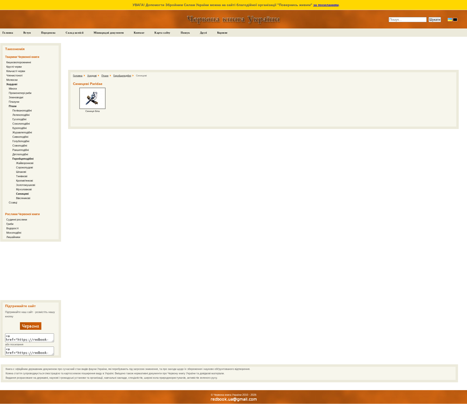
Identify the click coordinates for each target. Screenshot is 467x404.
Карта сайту (162, 32)
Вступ (27, 32)
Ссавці (13, 202)
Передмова (48, 32)
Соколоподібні (21, 123)
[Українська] (450, 19)
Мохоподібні (13, 232)
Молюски (12, 79)
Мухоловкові (24, 189)
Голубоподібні (20, 141)
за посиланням (326, 5)
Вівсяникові (23, 198)
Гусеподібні (19, 119)
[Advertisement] (30, 271)
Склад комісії (74, 32)
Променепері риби (20, 93)
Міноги (13, 88)
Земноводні (16, 97)
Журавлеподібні (22, 132)
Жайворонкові (24, 163)
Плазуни (14, 101)
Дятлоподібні (20, 154)
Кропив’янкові (24, 180)
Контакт (139, 32)
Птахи (13, 106)
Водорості (12, 228)
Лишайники (13, 237)
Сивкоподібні (20, 136)
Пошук (185, 32)
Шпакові (21, 171)
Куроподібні (19, 128)
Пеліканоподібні (22, 110)
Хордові (11, 84)
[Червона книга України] (30, 328)
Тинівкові (21, 176)
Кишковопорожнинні (18, 62)
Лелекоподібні (20, 114)
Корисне (222, 32)
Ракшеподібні (20, 149)
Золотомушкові (25, 185)
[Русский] (455, 19)
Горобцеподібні (23, 158)
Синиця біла (92, 111)
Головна (7, 32)
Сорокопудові (24, 167)
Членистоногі (14, 75)
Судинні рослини (16, 219)
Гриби (9, 223)
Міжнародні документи (109, 32)
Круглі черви (14, 66)
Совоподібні (19, 145)
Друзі (203, 32)
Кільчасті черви (15, 71)
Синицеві (22, 193)
